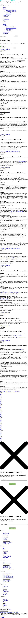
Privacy (9, 609)
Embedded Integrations (8, 577)
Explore (4, 8)
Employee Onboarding (8, 576)
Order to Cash (6, 575)
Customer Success (7, 563)
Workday (5, 593)
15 (16, 391)
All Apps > (5, 594)
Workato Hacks (9, 12)
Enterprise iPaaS (6, 579)
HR (4, 548)
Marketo (5, 589)
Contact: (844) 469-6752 (12, 612)
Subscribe (12, 484)
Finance (4, 552)
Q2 (0, 395)
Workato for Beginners (11, 10)
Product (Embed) (7, 556)
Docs (4, 20)
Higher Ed (5, 557)
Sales (4, 549)
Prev (1, 391)
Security (5, 539)
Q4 (0, 399)
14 (15, 391)
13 (13, 391)
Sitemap (5, 612)
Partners (5, 605)
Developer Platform (7, 542)
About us (5, 599)
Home (4, 7)
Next (18, 391)
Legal (1, 612)
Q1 (0, 396)
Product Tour (6, 535)
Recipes (4, 538)
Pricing (4, 534)
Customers (5, 600)
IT (3, 555)
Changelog (5, 16)
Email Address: (4, 479)
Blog (4, 601)
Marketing (5, 551)
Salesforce (5, 586)
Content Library (6, 565)
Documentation (6, 541)
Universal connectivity (5, 49)
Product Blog (6, 543)
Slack (4, 587)
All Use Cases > (6, 581)
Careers (4, 604)
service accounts (21, 60)
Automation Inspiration (11, 11)
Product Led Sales (7, 573)
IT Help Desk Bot (7, 580)
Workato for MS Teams (8, 569)
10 (10, 391)
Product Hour (6, 15)
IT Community (6, 566)
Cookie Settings (4, 610)
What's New (5, 537)
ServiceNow (6, 591)
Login (4, 21)
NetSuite (5, 590)
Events (4, 606)
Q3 (0, 394)
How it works (6, 533)
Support (4, 553)
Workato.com (6, 19)
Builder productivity (15, 151)
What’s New (8, 14)
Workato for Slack (7, 567)
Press (4, 603)
